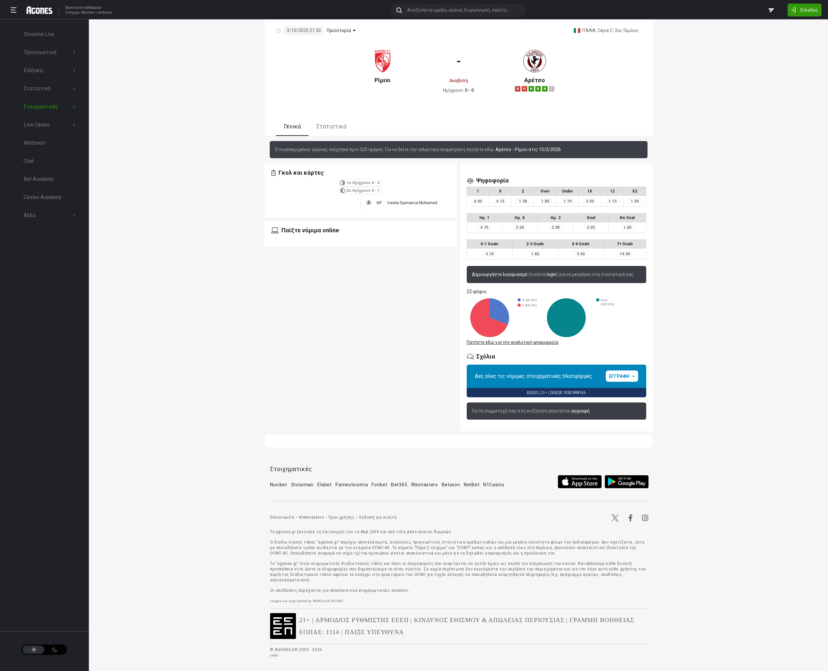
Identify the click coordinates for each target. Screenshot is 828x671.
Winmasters (424, 484)
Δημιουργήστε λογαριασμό (500, 274)
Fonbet (379, 484)
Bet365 (399, 484)
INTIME (337, 601)
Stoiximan (302, 484)
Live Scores (103, 12)
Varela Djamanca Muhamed (412, 203)
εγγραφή (581, 410)
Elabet (324, 484)
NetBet (471, 484)
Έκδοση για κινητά (378, 517)
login (551, 274)
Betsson (451, 484)
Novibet (278, 484)
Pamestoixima (351, 484)
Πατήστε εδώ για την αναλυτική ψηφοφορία (512, 342)
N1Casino (494, 484)
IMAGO (318, 601)
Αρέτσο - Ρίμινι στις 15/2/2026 (528, 149)
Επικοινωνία (282, 517)
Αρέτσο (534, 80)
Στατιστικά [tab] (331, 126)
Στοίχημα (72, 12)
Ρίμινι (382, 80)
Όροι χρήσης (341, 517)
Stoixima (71, 7)
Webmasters (311, 517)
